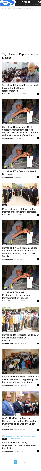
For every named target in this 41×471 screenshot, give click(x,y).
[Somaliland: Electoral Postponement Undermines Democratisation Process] (20, 277)
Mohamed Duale (7, 94)
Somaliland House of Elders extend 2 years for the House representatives (20, 88)
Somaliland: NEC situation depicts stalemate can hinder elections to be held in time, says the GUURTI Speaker (19, 252)
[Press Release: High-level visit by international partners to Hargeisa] (20, 194)
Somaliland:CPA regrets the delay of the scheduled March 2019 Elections (20, 338)
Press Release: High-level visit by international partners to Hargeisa (19, 210)
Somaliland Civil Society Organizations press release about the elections (19, 445)
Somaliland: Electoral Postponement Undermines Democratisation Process (16, 295)
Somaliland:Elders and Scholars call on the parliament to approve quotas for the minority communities (20, 379)
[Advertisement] (20, 31)
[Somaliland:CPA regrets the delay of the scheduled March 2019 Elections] (20, 319)
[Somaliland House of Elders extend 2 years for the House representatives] (20, 72)
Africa (4, 81)
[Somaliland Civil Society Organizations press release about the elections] (20, 437)
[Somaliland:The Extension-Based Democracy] (20, 156)
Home (4, 8)
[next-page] (24, 462)
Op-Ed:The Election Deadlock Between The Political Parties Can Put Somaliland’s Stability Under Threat (19, 422)
